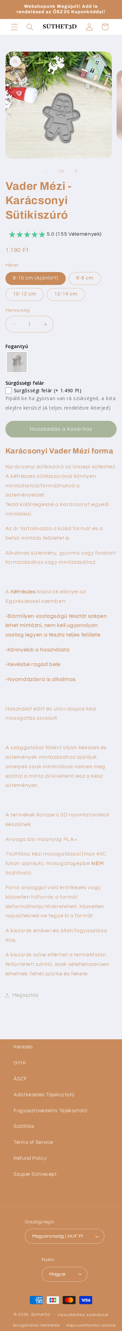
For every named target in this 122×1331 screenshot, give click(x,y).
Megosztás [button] (25, 995)
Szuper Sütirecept (35, 1174)
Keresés (23, 1046)
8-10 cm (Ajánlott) (35, 278)
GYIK (20, 1062)
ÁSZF (20, 1078)
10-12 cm (24, 293)
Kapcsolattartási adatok (91, 1325)
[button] (14, 27)
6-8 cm (85, 278)
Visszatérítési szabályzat (83, 1315)
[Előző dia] (45, 171)
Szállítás (24, 1126)
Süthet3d (40, 1315)
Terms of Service (33, 1142)
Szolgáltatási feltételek (36, 1325)
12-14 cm (66, 293)
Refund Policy (30, 1158)
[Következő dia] (76, 171)
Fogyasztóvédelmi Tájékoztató (50, 1110)
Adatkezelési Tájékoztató (44, 1094)
